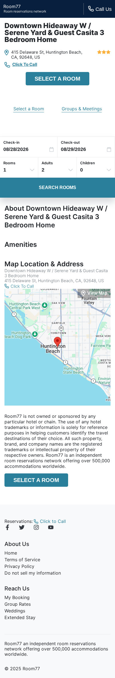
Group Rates (17, 604)
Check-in (11, 142)
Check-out (70, 142)
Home (10, 553)
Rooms (9, 163)
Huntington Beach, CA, (46, 54)
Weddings (14, 611)
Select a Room (57, 79)
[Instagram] (36, 528)
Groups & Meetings (82, 108)
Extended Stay (19, 617)
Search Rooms (57, 187)
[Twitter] (22, 528)
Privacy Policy (19, 566)
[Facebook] (7, 528)
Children (87, 163)
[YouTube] (51, 528)
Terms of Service (22, 559)
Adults (47, 163)
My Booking (17, 597)
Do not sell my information (32, 573)
